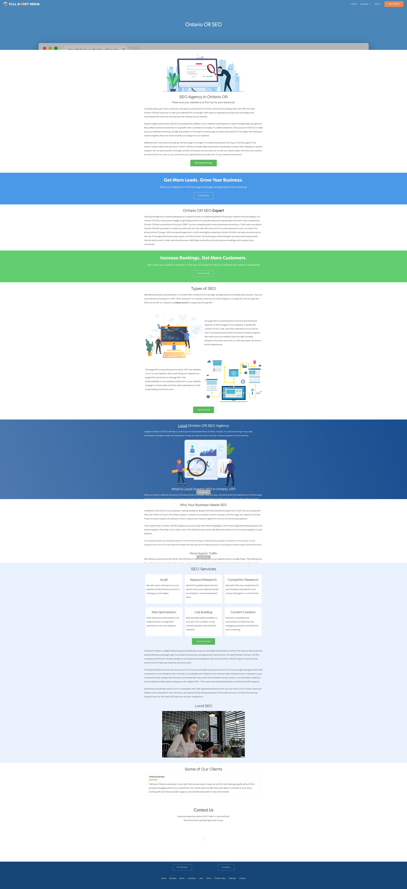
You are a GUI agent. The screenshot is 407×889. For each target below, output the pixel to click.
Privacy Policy (220, 878)
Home (163, 878)
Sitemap (232, 878)
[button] (369, 4)
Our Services (182, 867)
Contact (242, 878)
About (182, 878)
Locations (226, 867)
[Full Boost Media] (22, 4)
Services (172, 878)
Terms (208, 878)
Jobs (201, 878)
